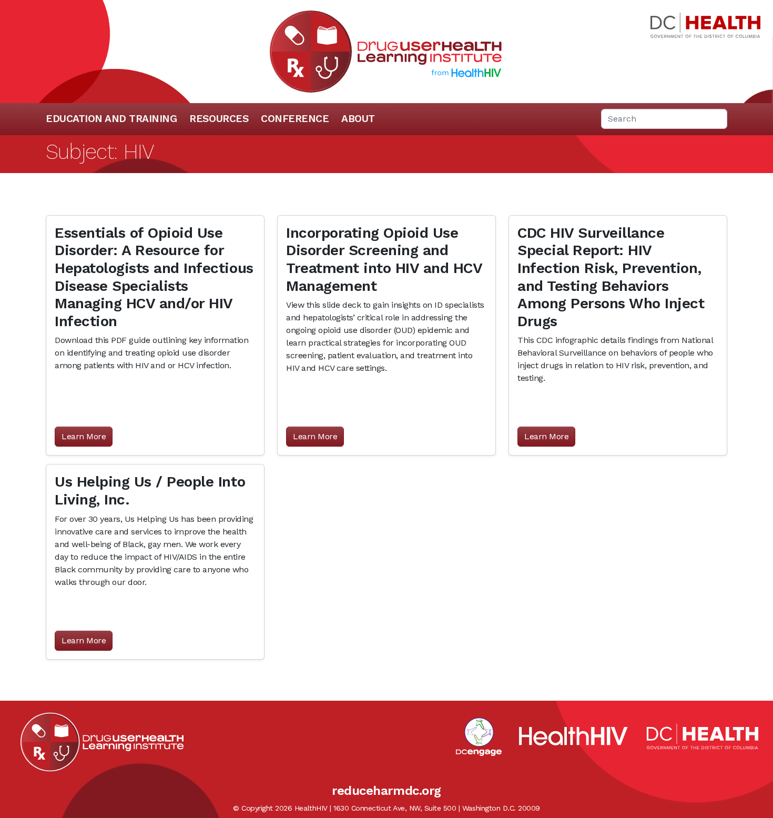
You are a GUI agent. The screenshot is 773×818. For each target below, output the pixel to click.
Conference (295, 119)
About (358, 119)
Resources (218, 119)
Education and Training (111, 119)
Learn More (84, 436)
